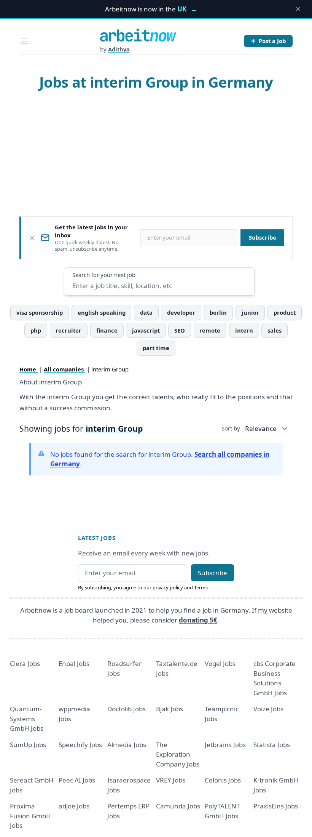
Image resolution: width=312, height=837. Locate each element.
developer (181, 312)
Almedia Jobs (126, 744)
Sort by (230, 428)
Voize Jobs (268, 708)
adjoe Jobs (74, 806)
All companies (64, 369)
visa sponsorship (39, 312)
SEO (179, 330)
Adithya (119, 49)
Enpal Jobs (74, 663)
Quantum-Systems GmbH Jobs (26, 718)
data (146, 312)
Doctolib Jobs (126, 708)
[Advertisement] (156, 153)
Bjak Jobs (169, 708)
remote (209, 330)
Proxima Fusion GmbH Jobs (30, 816)
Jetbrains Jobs (225, 744)
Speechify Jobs (80, 744)
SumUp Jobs (28, 744)
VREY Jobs (170, 780)
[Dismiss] (32, 238)
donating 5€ (198, 620)
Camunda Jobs (178, 806)
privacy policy (168, 587)
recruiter (68, 330)
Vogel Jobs (220, 663)
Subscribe (262, 237)
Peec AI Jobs (77, 780)
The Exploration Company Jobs (177, 754)
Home (28, 369)
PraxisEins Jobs (275, 806)
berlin (218, 312)
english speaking (102, 312)
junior (250, 312)
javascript (146, 330)
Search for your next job (103, 274)
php (35, 330)
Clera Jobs (25, 663)
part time (156, 348)
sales (274, 330)
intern (244, 330)
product (285, 312)
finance (107, 330)
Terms (201, 587)
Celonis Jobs (223, 780)
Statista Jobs (271, 744)
